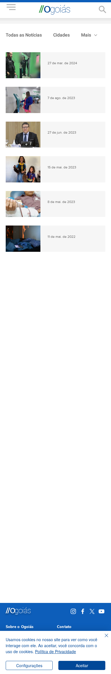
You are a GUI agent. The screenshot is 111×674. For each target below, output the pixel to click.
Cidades (61, 35)
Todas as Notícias (24, 35)
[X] (92, 611)
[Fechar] (103, 639)
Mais (86, 35)
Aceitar (82, 665)
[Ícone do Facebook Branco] (82, 611)
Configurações (29, 665)
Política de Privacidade (55, 651)
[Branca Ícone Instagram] (73, 611)
